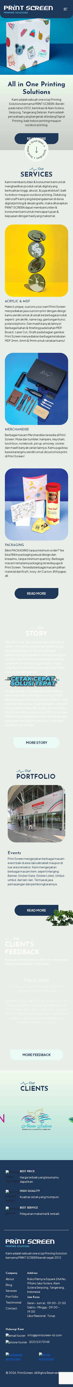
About (10, 1279)
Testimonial (13, 1302)
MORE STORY (36, 742)
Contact (11, 1308)
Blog (9, 1285)
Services (11, 1290)
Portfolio (12, 1296)
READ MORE (36, 593)
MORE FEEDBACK (37, 1055)
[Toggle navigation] (65, 9)
